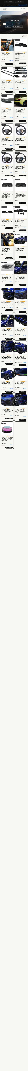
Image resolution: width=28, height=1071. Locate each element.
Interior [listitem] (16, 24)
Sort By (25, 35)
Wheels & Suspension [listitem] (18, 26)
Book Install (9, 1)
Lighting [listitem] (22, 24)
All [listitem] (4, 24)
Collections (12, 18)
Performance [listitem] (8, 26)
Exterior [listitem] (9, 24)
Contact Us (19, 1)
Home (6, 18)
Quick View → (22, 63)
